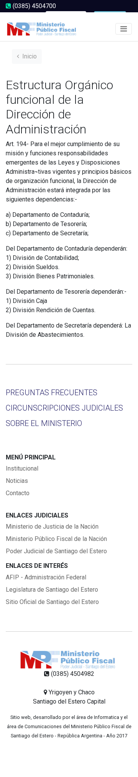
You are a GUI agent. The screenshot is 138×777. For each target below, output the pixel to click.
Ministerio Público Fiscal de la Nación (56, 538)
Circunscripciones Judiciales (64, 408)
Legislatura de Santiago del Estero (52, 589)
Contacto (18, 493)
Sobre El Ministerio (44, 423)
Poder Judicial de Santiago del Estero (56, 551)
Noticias (17, 480)
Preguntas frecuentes (51, 392)
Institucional (22, 468)
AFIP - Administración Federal (46, 577)
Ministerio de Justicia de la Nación (52, 526)
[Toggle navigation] (123, 29)
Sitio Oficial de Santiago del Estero (52, 602)
